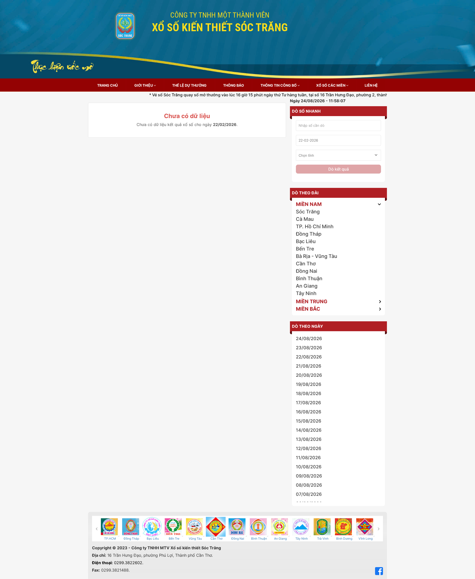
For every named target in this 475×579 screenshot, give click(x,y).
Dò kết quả (338, 169)
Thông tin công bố (279, 85)
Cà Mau (305, 219)
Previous (96, 528)
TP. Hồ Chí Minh (314, 226)
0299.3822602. (117, 562)
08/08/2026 (309, 485)
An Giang (306, 286)
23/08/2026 (309, 347)
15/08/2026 (308, 421)
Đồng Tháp (308, 234)
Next (378, 528)
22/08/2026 (309, 356)
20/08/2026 (309, 375)
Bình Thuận (309, 278)
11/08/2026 (308, 457)
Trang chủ (107, 85)
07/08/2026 (309, 494)
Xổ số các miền (331, 85)
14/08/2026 (308, 430)
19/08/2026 (308, 384)
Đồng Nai (306, 271)
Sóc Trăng (308, 212)
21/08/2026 (308, 366)
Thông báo (233, 85)
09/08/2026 (309, 475)
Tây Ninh (306, 293)
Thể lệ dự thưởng (189, 85)
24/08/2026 (309, 338)
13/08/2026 (308, 439)
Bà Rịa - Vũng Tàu (316, 256)
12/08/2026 (308, 448)
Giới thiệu (144, 85)
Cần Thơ (306, 264)
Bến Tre (305, 249)
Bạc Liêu (306, 241)
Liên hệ (371, 85)
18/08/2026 (308, 393)
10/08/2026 (308, 466)
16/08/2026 (308, 411)
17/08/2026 (308, 402)
